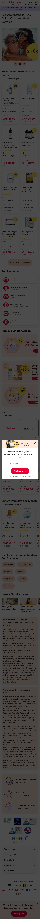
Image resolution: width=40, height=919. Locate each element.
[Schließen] (35, 443)
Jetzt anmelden (20, 471)
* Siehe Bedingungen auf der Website (19, 476)
